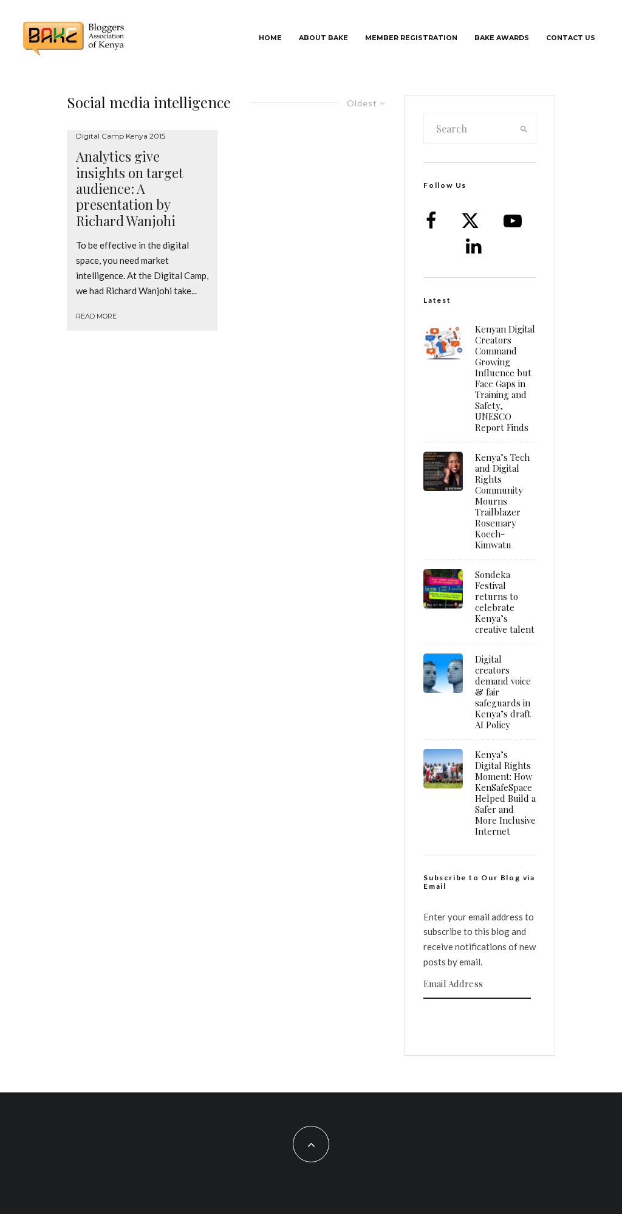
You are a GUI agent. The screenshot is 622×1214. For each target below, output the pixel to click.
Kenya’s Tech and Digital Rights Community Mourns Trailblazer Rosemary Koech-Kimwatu (502, 501)
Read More (96, 316)
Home (270, 38)
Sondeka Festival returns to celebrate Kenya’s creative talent (505, 602)
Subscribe (479, 1022)
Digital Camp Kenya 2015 (120, 135)
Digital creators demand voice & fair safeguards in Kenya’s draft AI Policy (503, 692)
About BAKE (323, 38)
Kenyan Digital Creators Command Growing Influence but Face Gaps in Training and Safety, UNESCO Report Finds (505, 378)
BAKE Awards (501, 38)
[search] (524, 128)
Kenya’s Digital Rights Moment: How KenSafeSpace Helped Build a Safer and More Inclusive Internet (505, 792)
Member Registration (411, 38)
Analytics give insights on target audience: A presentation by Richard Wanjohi (129, 188)
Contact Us (570, 38)
